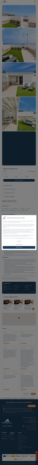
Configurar (19, 241)
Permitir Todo (19, 247)
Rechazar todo (19, 244)
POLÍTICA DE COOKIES (20, 238)
